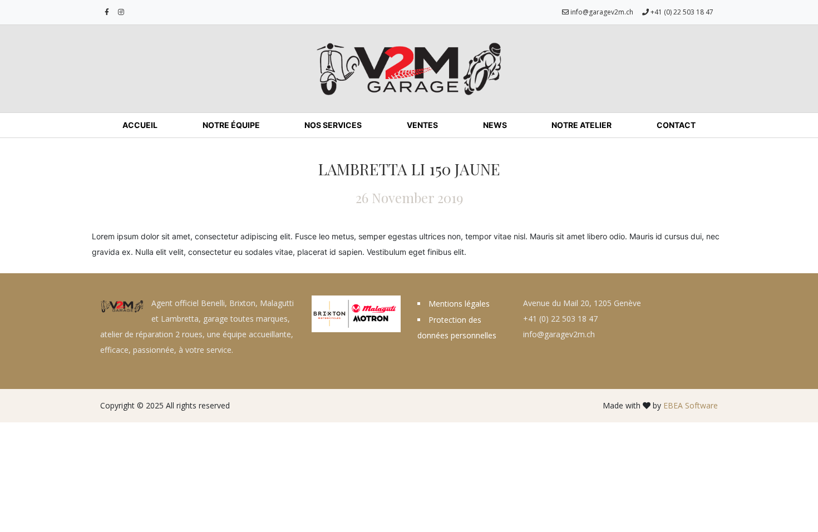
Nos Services (333, 125)
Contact (676, 125)
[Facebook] (107, 12)
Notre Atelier (581, 125)
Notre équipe (231, 125)
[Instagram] (121, 12)
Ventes (422, 125)
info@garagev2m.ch (601, 12)
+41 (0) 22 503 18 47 (681, 12)
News (495, 125)
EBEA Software (690, 405)
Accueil (139, 125)
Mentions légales (459, 303)
